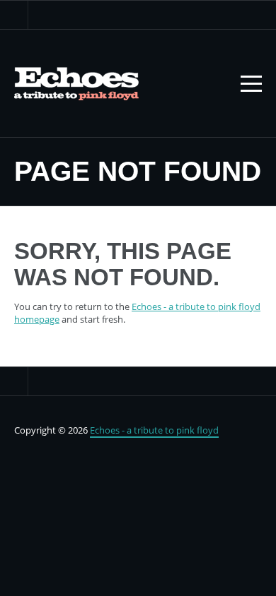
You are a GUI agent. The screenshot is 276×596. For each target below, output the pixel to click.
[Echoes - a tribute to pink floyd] (76, 83)
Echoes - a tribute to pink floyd (154, 430)
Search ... (14, 15)
